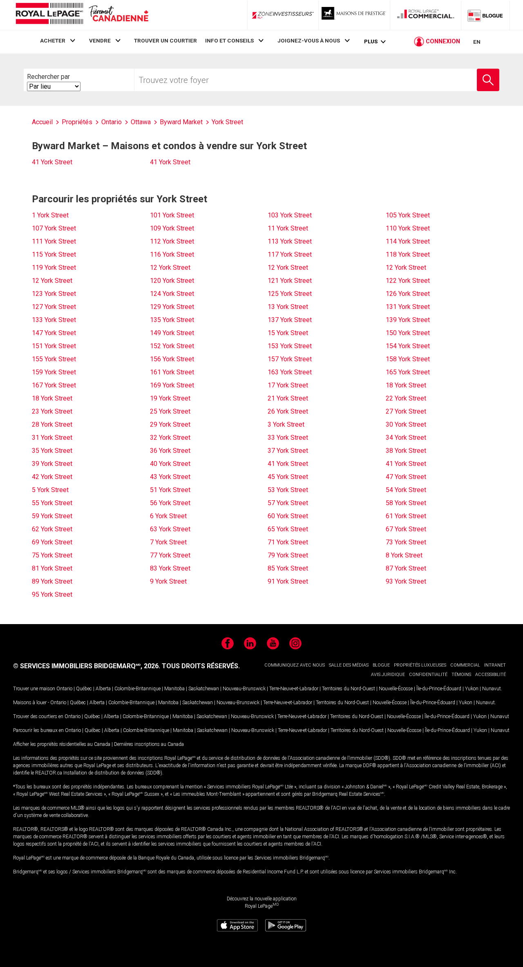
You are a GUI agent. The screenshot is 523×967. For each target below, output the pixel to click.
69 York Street (52, 542)
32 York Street (170, 437)
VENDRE (100, 40)
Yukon (471, 689)
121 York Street (290, 280)
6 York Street (168, 516)
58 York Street (406, 503)
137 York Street (290, 320)
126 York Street (408, 294)
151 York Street (54, 346)
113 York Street (290, 241)
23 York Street (52, 411)
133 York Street (54, 320)
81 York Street (52, 568)
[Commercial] (425, 15)
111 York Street (54, 241)
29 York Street (170, 424)
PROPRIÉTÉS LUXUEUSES (420, 665)
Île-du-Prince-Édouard (438, 689)
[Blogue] (485, 15)
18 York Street (406, 385)
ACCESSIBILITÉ (490, 674)
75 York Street (52, 555)
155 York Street (54, 359)
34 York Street (406, 437)
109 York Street (172, 228)
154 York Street (408, 346)
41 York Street (52, 162)
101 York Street (172, 215)
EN (477, 41)
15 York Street (288, 333)
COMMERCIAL (465, 665)
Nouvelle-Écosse (396, 689)
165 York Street (408, 372)
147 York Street (54, 333)
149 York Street (172, 333)
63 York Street (170, 529)
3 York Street (286, 424)
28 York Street (52, 424)
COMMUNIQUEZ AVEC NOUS (294, 665)
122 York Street (408, 280)
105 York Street (408, 215)
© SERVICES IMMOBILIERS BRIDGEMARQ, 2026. (86, 666)
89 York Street (52, 581)
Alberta (103, 689)
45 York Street (288, 477)
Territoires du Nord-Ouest (348, 689)
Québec (84, 689)
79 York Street (288, 555)
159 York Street (54, 372)
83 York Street (170, 568)
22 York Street (406, 398)
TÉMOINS (461, 674)
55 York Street (52, 503)
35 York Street (52, 450)
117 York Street (290, 254)
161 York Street (172, 372)
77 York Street (170, 555)
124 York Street (172, 294)
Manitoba (174, 689)
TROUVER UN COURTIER (165, 40)
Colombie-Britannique (137, 689)
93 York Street (406, 581)
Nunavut (491, 689)
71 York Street (288, 542)
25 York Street (170, 411)
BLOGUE (381, 665)
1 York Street (50, 215)
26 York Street (288, 411)
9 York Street (168, 581)
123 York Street (54, 294)
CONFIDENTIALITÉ (428, 674)
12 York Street (170, 267)
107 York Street (54, 228)
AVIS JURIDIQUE (388, 674)
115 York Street (54, 254)
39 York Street (52, 464)
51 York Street (170, 490)
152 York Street (172, 346)
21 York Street (288, 398)
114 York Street (408, 241)
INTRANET (495, 665)
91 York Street (288, 581)
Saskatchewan (203, 689)
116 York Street (172, 254)
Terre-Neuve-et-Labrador (293, 689)
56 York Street (170, 503)
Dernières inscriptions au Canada (149, 744)
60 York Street (288, 516)
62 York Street (52, 529)
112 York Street (172, 241)
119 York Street (54, 267)
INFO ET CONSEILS (229, 40)
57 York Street (288, 503)
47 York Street (406, 477)
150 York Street (408, 333)
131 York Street (408, 307)
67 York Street (406, 529)
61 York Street (406, 516)
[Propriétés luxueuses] (354, 15)
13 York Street (288, 307)
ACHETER (52, 40)
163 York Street (290, 372)
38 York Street (406, 450)
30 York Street (406, 424)
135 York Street (172, 320)
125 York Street (290, 294)
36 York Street (170, 450)
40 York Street (170, 464)
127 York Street (54, 307)
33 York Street (288, 437)
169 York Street (172, 385)
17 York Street (288, 385)
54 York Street (406, 490)
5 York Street (50, 490)
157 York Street (290, 359)
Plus (371, 41)
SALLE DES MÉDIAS (349, 665)
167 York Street (54, 385)
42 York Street (52, 477)
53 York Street (288, 490)
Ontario (64, 689)
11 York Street (288, 228)
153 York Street (290, 346)
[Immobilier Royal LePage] (81, 15)
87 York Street (406, 568)
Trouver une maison (34, 689)
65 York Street (288, 529)
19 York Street (170, 398)
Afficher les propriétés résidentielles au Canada (61, 744)
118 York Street (408, 254)
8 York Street (404, 555)
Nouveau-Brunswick (244, 689)
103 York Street (290, 215)
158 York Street (408, 359)
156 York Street (172, 359)
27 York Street (406, 411)
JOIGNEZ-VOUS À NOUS (308, 40)
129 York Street (172, 307)
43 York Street (170, 477)
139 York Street (408, 320)
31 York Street (52, 437)
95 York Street (52, 594)
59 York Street (52, 516)
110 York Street (408, 228)
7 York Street (168, 542)
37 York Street (288, 450)
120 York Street (172, 280)
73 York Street (406, 542)
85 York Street (288, 568)
